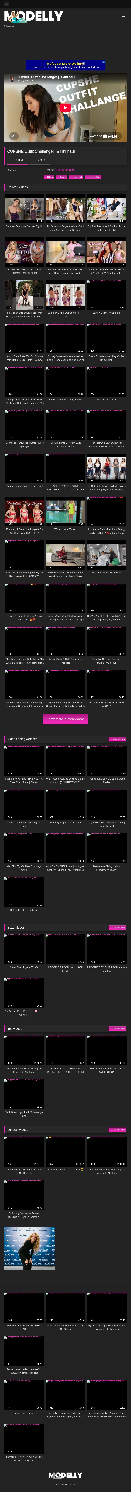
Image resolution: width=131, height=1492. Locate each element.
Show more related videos (65, 719)
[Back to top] (120, 1481)
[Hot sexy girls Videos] (65, 17)
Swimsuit (77, 177)
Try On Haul (94, 177)
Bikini (50, 177)
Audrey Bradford (65, 169)
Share (41, 159)
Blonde (62, 177)
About (19, 159)
